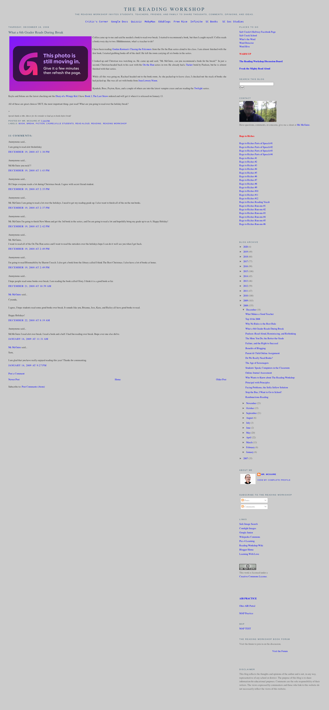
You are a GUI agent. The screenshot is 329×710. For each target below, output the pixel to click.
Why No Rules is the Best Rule (260, 323)
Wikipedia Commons (249, 536)
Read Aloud (82, 123)
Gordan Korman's (120, 49)
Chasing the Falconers (141, 49)
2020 (245, 246)
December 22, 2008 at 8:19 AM (29, 320)
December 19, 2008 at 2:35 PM (29, 189)
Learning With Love (249, 554)
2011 (245, 290)
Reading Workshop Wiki (251, 545)
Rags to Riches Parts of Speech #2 (256, 147)
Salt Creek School (248, 35)
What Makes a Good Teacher (259, 314)
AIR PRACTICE (248, 598)
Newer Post (14, 379)
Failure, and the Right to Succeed (261, 343)
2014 (245, 276)
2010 (245, 295)
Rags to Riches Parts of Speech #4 (256, 154)
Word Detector (246, 42)
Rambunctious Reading (256, 397)
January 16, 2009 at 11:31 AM (28, 339)
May (248, 432)
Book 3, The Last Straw (96, 96)
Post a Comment (16, 373)
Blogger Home (246, 549)
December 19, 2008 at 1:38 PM (29, 151)
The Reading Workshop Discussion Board (261, 61)
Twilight (198, 88)
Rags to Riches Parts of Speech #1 (256, 143)
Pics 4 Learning (247, 541)
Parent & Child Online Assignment (262, 353)
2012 (245, 285)
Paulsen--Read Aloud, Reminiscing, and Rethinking (270, 333)
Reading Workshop (115, 123)
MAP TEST (245, 628)
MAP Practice (246, 613)
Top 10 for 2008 (252, 319)
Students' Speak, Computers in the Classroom (267, 367)
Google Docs (119, 21)
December (251, 309)
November (251, 403)
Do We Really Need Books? (259, 358)
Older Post (221, 379)
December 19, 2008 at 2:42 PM (29, 226)
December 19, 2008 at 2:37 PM (29, 207)
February (250, 447)
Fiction (40, 123)
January (250, 452)
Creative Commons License (253, 576)
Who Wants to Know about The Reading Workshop (270, 377)
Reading (96, 123)
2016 (245, 266)
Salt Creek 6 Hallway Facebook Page (257, 31)
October (250, 408)
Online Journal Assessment (258, 372)
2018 (245, 256)
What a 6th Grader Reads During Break (35, 32)
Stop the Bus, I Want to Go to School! (263, 392)
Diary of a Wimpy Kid (66, 96)
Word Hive (244, 46)
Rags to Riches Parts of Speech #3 (256, 150)
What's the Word (247, 39)
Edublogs (164, 21)
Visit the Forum (280, 651)
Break (30, 123)
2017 (245, 261)
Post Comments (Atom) (33, 386)
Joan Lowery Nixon (147, 80)
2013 (245, 281)
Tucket (189, 64)
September (251, 413)
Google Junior (246, 532)
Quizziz (136, 21)
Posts (246, 500)
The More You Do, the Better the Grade (264, 338)
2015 (245, 271)
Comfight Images (247, 528)
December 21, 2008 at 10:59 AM (29, 286)
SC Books (212, 21)
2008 (245, 305)
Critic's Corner (96, 21)
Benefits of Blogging (255, 348)
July (248, 422)
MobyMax (150, 21)
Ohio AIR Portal (247, 606)
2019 (245, 251)
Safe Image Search (248, 524)
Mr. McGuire (14, 294)
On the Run (148, 64)
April (249, 437)
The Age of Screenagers (257, 363)
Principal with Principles (257, 382)
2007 (245, 458)
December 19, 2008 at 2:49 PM (29, 248)
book (22, 123)
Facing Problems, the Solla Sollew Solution (266, 387)
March (249, 442)
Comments (249, 506)
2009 (245, 300)
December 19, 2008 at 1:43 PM (29, 170)
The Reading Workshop (164, 9)
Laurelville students (60, 123)
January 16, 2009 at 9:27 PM (27, 365)
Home (118, 379)
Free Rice (180, 21)
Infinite (196, 21)
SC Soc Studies (233, 21)
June (248, 427)
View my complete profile (274, 480)
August (250, 417)
